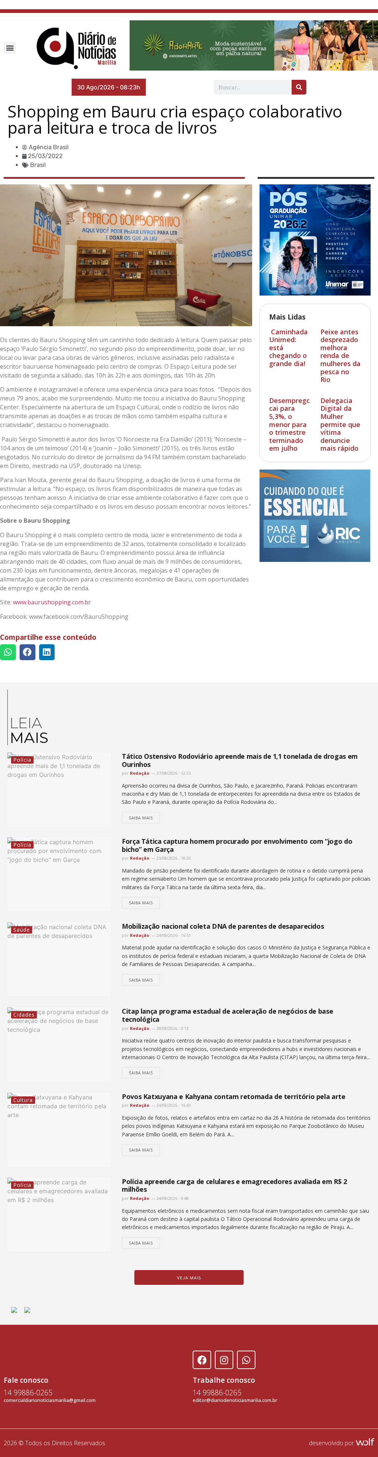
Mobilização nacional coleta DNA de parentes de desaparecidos (223, 926)
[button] (10, 48)
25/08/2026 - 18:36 (173, 858)
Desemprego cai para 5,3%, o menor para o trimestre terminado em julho (289, 424)
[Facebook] (202, 1360)
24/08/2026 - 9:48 (172, 1198)
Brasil (38, 164)
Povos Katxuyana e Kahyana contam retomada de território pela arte (234, 1096)
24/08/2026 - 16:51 (173, 935)
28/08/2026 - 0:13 (172, 1028)
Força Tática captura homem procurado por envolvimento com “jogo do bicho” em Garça (237, 845)
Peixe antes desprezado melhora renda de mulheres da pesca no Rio (340, 355)
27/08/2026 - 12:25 (173, 773)
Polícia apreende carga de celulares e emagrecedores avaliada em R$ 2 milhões (234, 1185)
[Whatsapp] (246, 1360)
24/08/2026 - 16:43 (173, 1105)
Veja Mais (189, 1277)
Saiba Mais (141, 817)
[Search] (299, 87)
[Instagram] (224, 1360)
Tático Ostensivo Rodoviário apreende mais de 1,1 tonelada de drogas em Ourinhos (240, 760)
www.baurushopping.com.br (52, 602)
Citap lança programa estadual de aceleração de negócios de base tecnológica (227, 1015)
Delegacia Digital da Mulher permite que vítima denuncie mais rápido (340, 424)
